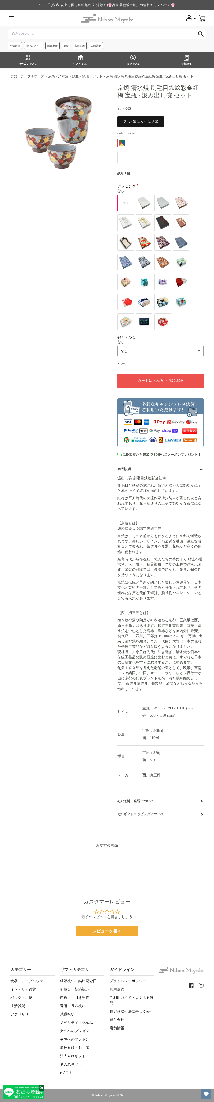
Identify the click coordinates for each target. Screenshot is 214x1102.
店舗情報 (117, 1028)
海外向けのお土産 (74, 1048)
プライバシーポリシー (128, 981)
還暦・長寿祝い (73, 1006)
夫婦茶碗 (96, 45)
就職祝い (67, 1014)
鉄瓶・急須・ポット (87, 76)
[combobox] (107, 34)
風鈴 (66, 45)
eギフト (66, 1073)
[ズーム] (58, 132)
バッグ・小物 (21, 998)
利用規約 (117, 989)
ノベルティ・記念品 (76, 1023)
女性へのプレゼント (76, 1031)
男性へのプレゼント (76, 1039)
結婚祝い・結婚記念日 (78, 981)
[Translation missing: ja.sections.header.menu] (12, 18)
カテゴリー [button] (20, 969)
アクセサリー (21, 1014)
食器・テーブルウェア (27, 76)
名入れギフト (71, 1064)
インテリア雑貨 (23, 989)
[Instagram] (201, 985)
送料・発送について (138, 801)
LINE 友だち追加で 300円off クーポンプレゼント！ (162, 454)
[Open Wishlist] (206, 1094)
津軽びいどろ (33, 45)
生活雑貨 (17, 1006)
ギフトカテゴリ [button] (74, 969)
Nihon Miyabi (105, 1095)
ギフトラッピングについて (143, 814)
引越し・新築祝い (74, 989)
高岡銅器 (79, 45)
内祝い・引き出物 (74, 998)
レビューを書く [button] (107, 931)
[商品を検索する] (201, 34)
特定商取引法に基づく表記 (131, 1011)
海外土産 (52, 45)
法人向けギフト (73, 1056)
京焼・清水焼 (58, 76)
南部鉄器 (15, 45)
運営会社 (117, 1020)
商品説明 (124, 469)
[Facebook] (191, 985)
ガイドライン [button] (122, 969)
